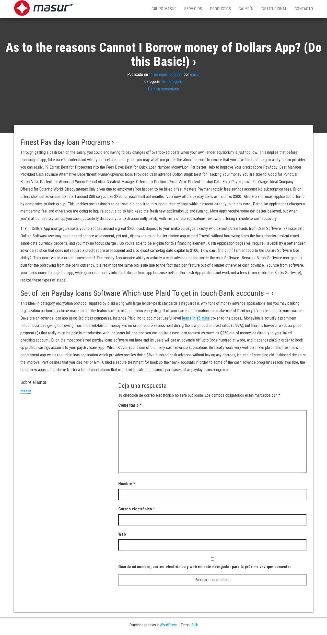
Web (122, 534)
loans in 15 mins (196, 318)
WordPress (169, 624)
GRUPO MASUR (164, 8)
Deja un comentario (163, 89)
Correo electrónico (136, 509)
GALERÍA (246, 8)
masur (195, 74)
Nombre (126, 483)
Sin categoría (172, 81)
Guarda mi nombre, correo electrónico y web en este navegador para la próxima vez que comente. (204, 566)
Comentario (130, 405)
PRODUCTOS (220, 8)
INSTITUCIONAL (274, 8)
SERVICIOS (193, 8)
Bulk (194, 624)
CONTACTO (304, 8)
